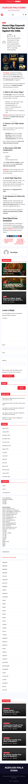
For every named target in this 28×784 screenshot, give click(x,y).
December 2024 (6, 476)
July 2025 (4, 452)
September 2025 (6, 445)
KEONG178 (4, 641)
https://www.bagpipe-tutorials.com (11, 511)
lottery (4, 489)
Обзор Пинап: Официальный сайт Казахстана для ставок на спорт (13, 712)
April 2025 (4, 462)
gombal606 (5, 662)
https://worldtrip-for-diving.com (10, 510)
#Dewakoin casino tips (12, 42)
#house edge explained (13, 44)
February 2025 (5, 469)
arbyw (10, 34)
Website (4, 360)
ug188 (3, 540)
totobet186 (5, 676)
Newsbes (22, 776)
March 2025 (5, 466)
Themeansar (14, 777)
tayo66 (4, 672)
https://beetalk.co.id (7, 518)
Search (4, 383)
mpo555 (4, 538)
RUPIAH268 (4, 593)
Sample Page (15, 781)
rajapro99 (4, 659)
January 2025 (5, 473)
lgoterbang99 (5, 665)
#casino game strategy (13, 40)
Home (11, 781)
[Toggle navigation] (13, 15)
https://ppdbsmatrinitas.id (9, 524)
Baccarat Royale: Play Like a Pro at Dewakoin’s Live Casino (9, 241)
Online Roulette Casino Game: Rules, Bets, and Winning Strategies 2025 (12, 271)
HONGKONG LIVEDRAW (7, 499)
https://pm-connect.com (8, 528)
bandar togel (5, 541)
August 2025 (5, 449)
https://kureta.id (6, 525)
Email (3, 352)
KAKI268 (4, 590)
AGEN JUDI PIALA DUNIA (14, 7)
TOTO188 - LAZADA (6, 533)
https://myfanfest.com (8, 508)
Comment (5, 318)
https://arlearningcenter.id (9, 523)
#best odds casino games (13, 38)
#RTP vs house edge (12, 47)
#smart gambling (11, 49)
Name (4, 345)
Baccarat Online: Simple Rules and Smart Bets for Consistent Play (12, 299)
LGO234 (4, 621)
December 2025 (6, 435)
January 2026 (5, 431)
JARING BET (5, 579)
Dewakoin (6, 73)
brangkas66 (5, 669)
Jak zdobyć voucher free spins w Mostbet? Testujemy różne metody (12, 741)
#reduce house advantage (14, 46)
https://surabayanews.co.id (9, 517)
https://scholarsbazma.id (8, 520)
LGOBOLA (4, 624)
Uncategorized (6, 492)
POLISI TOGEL (13, 557)
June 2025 (4, 456)
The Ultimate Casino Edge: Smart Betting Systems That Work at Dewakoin (18, 241)
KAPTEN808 (5, 597)
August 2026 (5, 428)
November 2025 (6, 438)
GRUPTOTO (4, 583)
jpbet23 (4, 686)
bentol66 (4, 690)
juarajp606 (4, 683)
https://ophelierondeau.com (9, 514)
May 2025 (4, 459)
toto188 (4, 534)
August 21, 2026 (8, 714)
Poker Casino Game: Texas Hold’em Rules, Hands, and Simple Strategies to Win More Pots (13, 286)
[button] (23, 14)
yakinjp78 (4, 655)
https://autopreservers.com (9, 527)
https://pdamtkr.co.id (7, 515)
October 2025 (5, 442)
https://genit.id (6, 521)
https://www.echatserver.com (10, 513)
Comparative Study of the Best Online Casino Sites (13, 726)
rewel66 (4, 679)
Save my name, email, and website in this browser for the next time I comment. (12, 371)
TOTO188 (4, 501)
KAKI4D (4, 600)
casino (4, 22)
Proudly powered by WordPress (9, 776)
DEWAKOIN (4, 562)
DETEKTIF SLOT (5, 557)
